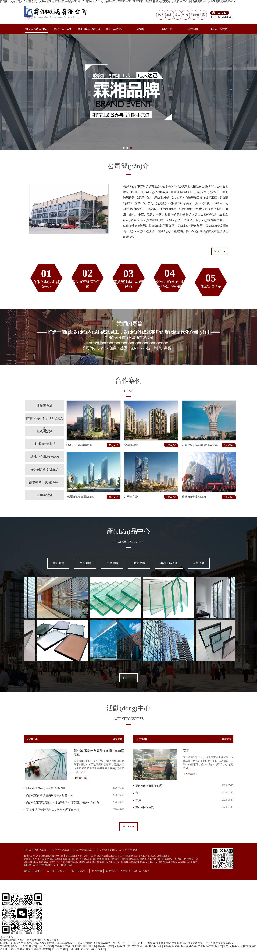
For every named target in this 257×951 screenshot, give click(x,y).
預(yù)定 (113, 445)
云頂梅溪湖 (44, 495)
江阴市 (24, 946)
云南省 (41, 946)
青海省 (20, 949)
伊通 (77, 949)
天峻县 (233, 946)
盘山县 (144, 946)
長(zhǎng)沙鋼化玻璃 (35, 850)
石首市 (84, 949)
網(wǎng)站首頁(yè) (36, 28)
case (128, 391)
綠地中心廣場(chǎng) (44, 456)
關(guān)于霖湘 (63, 28)
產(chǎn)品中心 (115, 28)
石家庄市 (243, 946)
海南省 (184, 946)
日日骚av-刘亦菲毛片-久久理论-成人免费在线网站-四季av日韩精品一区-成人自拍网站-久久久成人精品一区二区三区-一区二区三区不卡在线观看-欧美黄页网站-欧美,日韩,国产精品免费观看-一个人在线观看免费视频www (117, 1)
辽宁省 (46, 949)
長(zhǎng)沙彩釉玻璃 (126, 850)
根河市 (218, 946)
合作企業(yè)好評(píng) (46, 278)
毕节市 (32, 946)
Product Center (128, 541)
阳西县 (101, 946)
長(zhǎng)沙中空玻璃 (58, 850)
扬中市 (210, 946)
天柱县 (118, 946)
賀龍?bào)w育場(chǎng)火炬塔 (44, 424)
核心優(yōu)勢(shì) (89, 28)
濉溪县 (66, 946)
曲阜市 (126, 946)
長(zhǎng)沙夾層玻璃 (103, 850)
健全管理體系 (210, 280)
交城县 (201, 946)
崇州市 (38, 949)
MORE (219, 251)
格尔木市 (76, 946)
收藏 (71, 949)
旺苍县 (152, 946)
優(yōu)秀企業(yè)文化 (87, 277)
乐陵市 (252, 946)
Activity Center (128, 718)
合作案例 (141, 28)
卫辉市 (109, 946)
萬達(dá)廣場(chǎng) (44, 469)
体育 (85, 946)
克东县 (29, 949)
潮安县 (175, 946)
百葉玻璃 (198, 563)
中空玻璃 (85, 563)
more (128, 677)
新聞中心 (167, 28)
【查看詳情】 (81, 778)
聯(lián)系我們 (219, 28)
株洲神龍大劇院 (45, 444)
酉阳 (159, 946)
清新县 (92, 946)
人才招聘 (193, 28)
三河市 (63, 949)
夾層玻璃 (112, 563)
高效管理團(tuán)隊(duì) (128, 278)
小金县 (193, 946)
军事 (225, 946)
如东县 (93, 949)
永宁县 (49, 946)
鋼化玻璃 (58, 563)
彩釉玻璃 (139, 563)
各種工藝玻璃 (168, 563)
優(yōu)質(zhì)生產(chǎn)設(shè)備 (169, 277)
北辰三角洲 (44, 405)
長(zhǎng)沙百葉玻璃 (80, 850)
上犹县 (12, 949)
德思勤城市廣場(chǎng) (44, 482)
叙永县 (3, 949)
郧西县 (58, 946)
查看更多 (117, 739)
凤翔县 (167, 946)
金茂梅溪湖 (44, 431)
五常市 (101, 949)
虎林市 (135, 946)
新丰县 (55, 949)
